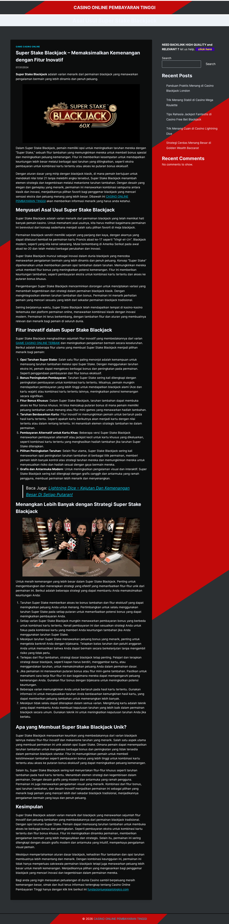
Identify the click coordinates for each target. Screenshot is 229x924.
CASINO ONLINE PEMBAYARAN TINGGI (120, 918)
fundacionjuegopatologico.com (108, 889)
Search (166, 58)
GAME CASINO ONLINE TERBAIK (38, 343)
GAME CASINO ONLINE (28, 46)
